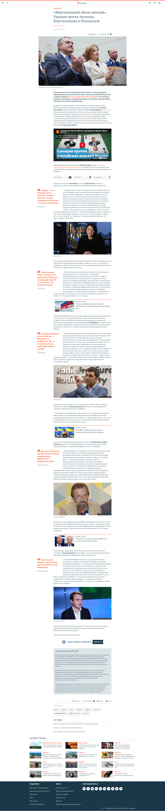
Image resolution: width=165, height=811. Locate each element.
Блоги (44, 762)
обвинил (90, 114)
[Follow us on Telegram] (104, 788)
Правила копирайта (62, 794)
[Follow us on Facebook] (84, 788)
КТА (155, 3)
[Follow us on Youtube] (92, 788)
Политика (57, 8)
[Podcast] (116, 788)
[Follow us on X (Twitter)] (88, 788)
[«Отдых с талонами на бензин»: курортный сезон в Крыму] (71, 755)
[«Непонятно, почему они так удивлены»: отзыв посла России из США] (64, 541)
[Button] (93, 34)
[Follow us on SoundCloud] (108, 788)
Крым (116, 762)
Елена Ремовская (59, 26)
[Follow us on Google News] (100, 788)
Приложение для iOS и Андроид (39, 791)
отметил (104, 110)
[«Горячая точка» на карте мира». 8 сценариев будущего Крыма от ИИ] (107, 764)
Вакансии (59, 801)
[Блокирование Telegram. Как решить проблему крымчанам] (35, 774)
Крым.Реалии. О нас (62, 788)
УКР (150, 3)
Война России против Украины (52, 743)
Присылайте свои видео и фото (39, 788)
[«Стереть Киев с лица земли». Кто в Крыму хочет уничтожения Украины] (71, 745)
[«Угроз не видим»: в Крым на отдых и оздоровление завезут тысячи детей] (71, 764)
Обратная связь (60, 798)
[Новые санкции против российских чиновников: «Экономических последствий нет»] (64, 306)
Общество (118, 743)
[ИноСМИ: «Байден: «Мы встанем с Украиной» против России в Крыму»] (64, 432)
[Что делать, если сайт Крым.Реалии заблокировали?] (107, 774)
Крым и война (83, 743)
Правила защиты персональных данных (68, 804)
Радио (31, 798)
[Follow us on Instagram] (96, 788)
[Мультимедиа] (159, 3)
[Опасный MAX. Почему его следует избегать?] (71, 774)
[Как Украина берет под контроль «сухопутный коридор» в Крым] (35, 745)
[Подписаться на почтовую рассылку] (120, 788)
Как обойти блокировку (37, 804)
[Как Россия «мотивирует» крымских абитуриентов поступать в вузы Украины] (107, 745)
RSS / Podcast (33, 801)
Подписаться (98, 642)
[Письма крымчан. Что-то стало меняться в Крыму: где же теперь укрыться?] (35, 764)
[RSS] (112, 788)
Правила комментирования (64, 791)
